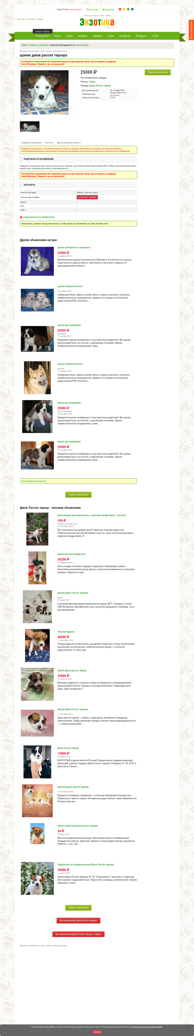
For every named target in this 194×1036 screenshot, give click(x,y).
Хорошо (97, 1032)
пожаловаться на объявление (38, 217)
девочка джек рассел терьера (73, 786)
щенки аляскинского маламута (74, 247)
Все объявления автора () (34, 481)
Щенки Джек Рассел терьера (73, 709)
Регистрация (109, 9)
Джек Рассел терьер (68, 748)
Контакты (49, 143)
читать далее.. (82, 45)
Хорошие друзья (66, 631)
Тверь (92, 81)
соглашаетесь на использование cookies (146, 1027)
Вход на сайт (93, 9)
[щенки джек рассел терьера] (44, 71)
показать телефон (88, 197)
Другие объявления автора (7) (69, 143)
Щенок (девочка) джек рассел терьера (78, 825)
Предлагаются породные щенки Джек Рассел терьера (86, 864)
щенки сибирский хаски (70, 286)
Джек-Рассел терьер (100, 85)
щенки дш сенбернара (69, 325)
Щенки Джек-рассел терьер (72, 670)
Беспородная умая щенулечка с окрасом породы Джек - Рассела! (92, 515)
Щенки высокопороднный (71, 554)
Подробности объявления (32, 143)
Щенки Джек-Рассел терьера (73, 592)
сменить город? (76, 9)
